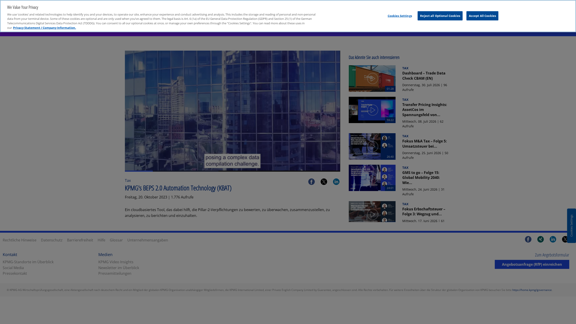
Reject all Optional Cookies (440, 16)
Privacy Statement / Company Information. (44, 28)
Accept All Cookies (482, 16)
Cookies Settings (400, 16)
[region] (288, 16)
